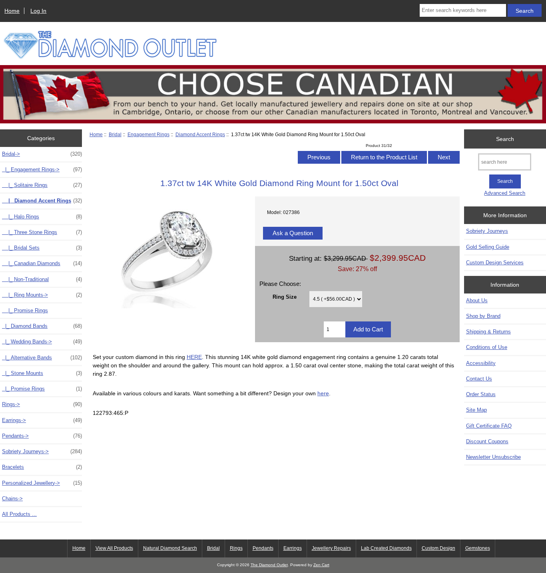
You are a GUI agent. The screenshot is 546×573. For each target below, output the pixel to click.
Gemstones (477, 548)
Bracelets (42, 467)
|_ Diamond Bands (42, 326)
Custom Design (438, 548)
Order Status (481, 394)
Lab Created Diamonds (386, 548)
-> (42, 154)
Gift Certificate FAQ (489, 426)
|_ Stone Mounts (42, 373)
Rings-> (42, 404)
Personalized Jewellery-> (42, 483)
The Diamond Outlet (269, 565)
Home (12, 11)
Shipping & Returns (488, 332)
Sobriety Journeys (487, 231)
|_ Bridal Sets (42, 248)
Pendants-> (42, 436)
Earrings (292, 548)
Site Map (476, 410)
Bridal (115, 134)
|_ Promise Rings (25, 310)
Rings (236, 548)
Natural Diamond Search (170, 548)
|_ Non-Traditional (42, 279)
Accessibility (481, 363)
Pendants (263, 548)
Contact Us (479, 379)
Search (505, 139)
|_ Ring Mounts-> (42, 295)
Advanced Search (504, 193)
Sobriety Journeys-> (42, 451)
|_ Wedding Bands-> (42, 342)
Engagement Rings (148, 134)
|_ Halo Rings (42, 217)
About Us (477, 300)
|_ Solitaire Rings (42, 185)
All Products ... (19, 514)
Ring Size (285, 297)
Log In (38, 11)
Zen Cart (321, 565)
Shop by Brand (483, 316)
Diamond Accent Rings (200, 134)
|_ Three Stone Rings (42, 232)
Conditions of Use (486, 347)
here (323, 393)
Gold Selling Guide (487, 247)
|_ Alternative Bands (42, 358)
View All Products (114, 548)
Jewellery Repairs (331, 548)
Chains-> (12, 499)
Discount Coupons (487, 441)
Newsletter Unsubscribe (493, 457)
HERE (194, 357)
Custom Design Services (495, 263)
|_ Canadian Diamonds (42, 263)
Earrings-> (42, 420)
